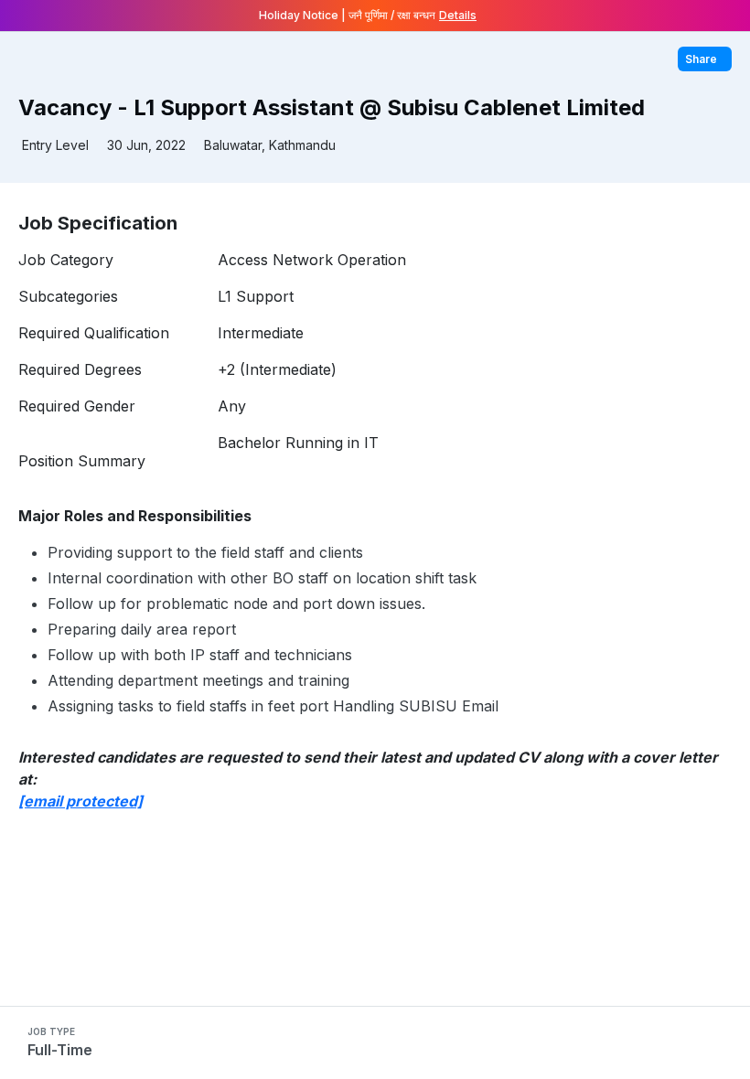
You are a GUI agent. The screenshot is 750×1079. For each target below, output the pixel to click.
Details (458, 15)
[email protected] (80, 801)
